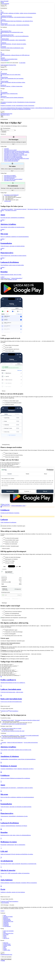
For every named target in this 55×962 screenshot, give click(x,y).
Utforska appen (7, 201)
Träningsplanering (7, 920)
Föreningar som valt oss (8, 933)
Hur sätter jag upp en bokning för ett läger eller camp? (15, 154)
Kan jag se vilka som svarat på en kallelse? (13, 179)
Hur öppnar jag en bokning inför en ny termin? (14, 153)
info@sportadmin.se (13, 711)
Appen (4, 915)
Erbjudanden (6, 925)
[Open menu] (2, 116)
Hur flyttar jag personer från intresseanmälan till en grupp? (16, 158)
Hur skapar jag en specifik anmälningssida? (13, 157)
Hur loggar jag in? (9, 198)
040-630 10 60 (5, 711)
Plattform (3, 5)
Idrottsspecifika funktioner (15, 643)
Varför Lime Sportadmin (8, 930)
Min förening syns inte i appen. (12, 199)
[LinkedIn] (4, 960)
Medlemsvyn (3, 643)
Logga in (8, 114)
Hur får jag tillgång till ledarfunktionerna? (11, 462)
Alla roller (4, 131)
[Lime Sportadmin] (5, 3)
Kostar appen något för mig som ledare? (10, 464)
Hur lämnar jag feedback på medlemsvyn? (11, 675)
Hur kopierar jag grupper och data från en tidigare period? (16, 151)
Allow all (45, 491)
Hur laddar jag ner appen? (9, 180)
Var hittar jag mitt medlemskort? (8, 674)
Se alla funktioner (4, 60)
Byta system (5, 934)
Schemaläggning (8, 921)
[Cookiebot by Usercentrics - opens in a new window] (47, 470)
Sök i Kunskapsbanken (5, 128)
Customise (26, 491)
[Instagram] (2, 960)
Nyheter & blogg (6, 944)
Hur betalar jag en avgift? (7, 672)
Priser (15, 65)
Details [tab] (27, 473)
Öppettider (6, 148)
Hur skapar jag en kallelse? (10, 175)
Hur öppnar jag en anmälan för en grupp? (13, 156)
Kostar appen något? (6, 667)
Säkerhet (5, 946)
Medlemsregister (6, 919)
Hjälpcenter (5, 942)
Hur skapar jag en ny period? (10, 150)
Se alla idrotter (22, 62)
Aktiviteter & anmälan (8, 916)
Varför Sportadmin (5, 65)
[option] (2, 113)
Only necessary (10, 491)
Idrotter (4, 935)
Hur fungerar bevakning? (7, 729)
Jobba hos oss (6, 938)
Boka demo (3, 114)
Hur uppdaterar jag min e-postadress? (13, 197)
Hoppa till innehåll (4, 1)
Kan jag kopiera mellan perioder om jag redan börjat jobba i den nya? (17, 722)
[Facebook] (1, 960)
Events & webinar (7, 945)
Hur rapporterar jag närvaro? (10, 176)
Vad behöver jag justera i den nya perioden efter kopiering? (16, 152)
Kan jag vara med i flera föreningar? (9, 671)
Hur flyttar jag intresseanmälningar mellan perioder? (13, 736)
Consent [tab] (10, 473)
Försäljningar (6, 923)
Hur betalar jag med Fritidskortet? (11, 195)
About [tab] (45, 473)
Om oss (4, 937)
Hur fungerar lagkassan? (9, 178)
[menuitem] (27, 12)
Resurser (2, 67)
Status (4, 947)
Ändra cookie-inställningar (6, 959)
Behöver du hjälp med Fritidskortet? (12, 159)
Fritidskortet (5, 922)
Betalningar (5, 917)
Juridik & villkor (6, 950)
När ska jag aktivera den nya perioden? (10, 721)
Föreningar (11, 65)
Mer (8, 643)
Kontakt (5, 948)
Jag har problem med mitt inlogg (11, 160)
